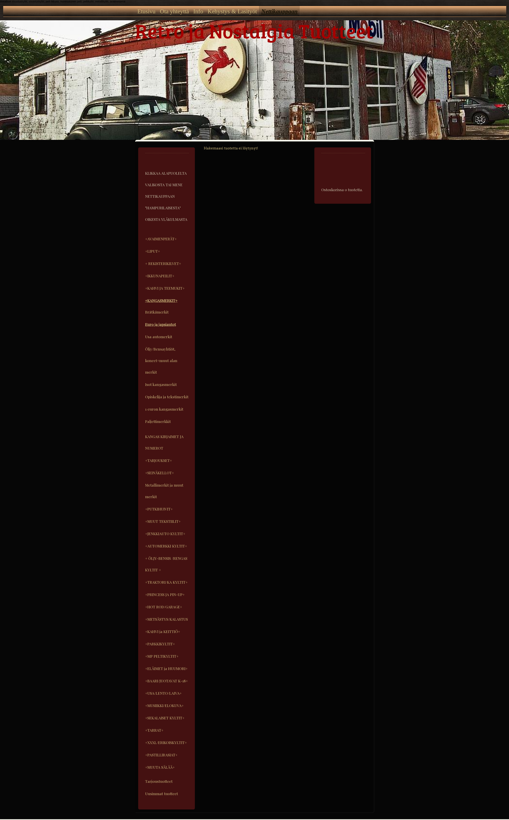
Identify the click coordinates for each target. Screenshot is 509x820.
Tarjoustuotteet (159, 781)
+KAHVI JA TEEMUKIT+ (165, 288)
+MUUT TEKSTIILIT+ (163, 521)
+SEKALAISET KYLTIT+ (165, 717)
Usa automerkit (158, 336)
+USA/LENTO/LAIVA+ (163, 693)
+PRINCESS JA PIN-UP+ (165, 594)
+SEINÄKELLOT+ (159, 472)
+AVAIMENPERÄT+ (161, 238)
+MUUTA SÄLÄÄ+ (160, 767)
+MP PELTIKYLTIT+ (162, 656)
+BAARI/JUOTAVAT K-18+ (166, 680)
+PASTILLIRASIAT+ (161, 754)
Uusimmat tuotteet (161, 793)
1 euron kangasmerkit (164, 409)
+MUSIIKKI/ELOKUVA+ (164, 705)
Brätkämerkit (157, 312)
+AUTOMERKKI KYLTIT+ (166, 545)
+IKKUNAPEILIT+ (159, 275)
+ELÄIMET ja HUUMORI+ (166, 668)
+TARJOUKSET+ (158, 460)
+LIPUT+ (152, 251)
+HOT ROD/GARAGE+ (163, 606)
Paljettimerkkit (158, 421)
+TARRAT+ (154, 730)
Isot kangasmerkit (161, 384)
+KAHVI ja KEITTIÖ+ (162, 631)
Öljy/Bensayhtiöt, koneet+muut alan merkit (161, 360)
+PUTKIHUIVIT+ (159, 508)
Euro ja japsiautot (160, 324)
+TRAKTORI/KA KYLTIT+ (166, 582)
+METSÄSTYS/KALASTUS (166, 619)
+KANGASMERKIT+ (161, 300)
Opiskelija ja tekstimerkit (166, 396)
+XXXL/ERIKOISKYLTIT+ (166, 742)
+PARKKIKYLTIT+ (160, 643)
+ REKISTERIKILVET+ (163, 263)
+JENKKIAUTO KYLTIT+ (165, 533)
